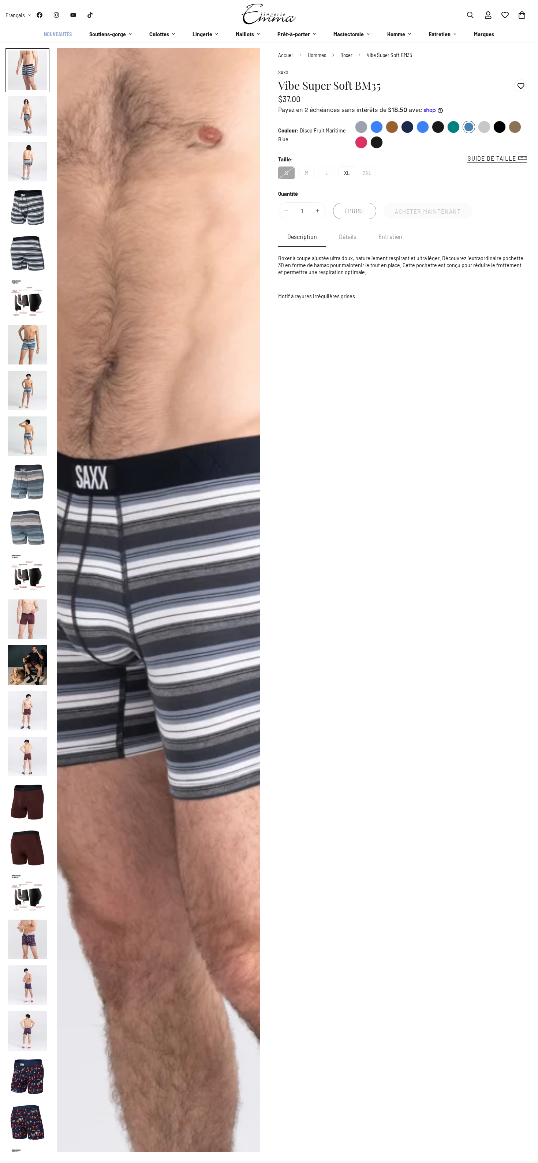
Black (499, 127)
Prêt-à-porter (293, 33)
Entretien (440, 33)
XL (349, 174)
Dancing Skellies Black (438, 127)
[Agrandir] (244, 64)
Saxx (283, 73)
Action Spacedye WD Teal (453, 127)
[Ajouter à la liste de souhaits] (520, 85)
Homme (396, 33)
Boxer (346, 55)
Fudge (392, 127)
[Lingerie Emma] (269, 15)
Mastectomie (348, 33)
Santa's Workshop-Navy (407, 127)
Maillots (245, 33)
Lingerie (202, 33)
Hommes (317, 55)
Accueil (286, 55)
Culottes (159, 33)
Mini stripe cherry (361, 142)
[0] (521, 15)
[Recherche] (470, 15)
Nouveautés (58, 34)
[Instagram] (56, 15)
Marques (484, 33)
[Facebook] (39, 15)
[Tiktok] (90, 15)
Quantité (288, 193)
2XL (369, 174)
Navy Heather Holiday (484, 127)
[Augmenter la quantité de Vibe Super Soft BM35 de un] (317, 211)
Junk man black (376, 142)
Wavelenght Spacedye (515, 127)
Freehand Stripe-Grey (361, 127)
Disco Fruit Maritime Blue (469, 127)
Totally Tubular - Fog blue (423, 127)
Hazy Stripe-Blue (376, 127)
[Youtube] (73, 15)
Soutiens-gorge (107, 33)
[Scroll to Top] (523, 1123)
